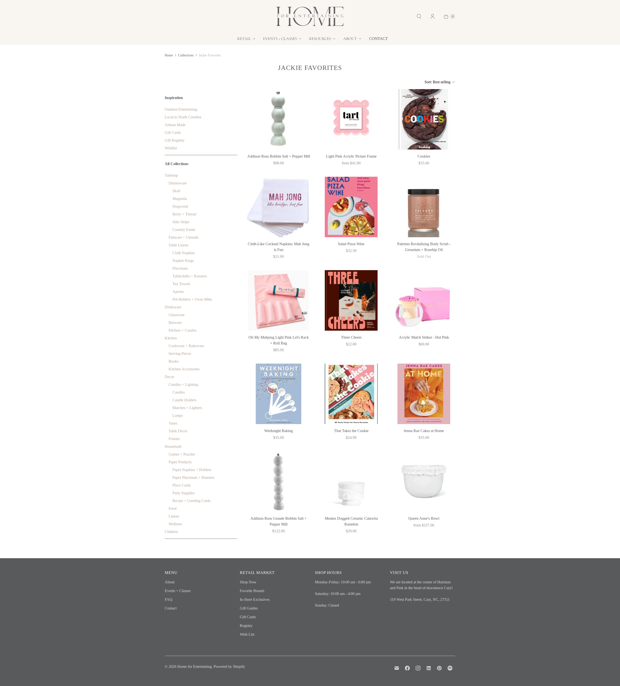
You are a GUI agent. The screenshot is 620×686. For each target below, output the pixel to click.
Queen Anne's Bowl (423, 518)
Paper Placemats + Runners (193, 477)
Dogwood (180, 206)
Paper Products (180, 462)
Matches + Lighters (187, 408)
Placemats (180, 268)
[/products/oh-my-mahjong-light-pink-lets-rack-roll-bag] (278, 300)
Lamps (177, 415)
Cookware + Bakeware (186, 346)
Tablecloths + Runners (189, 276)
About (350, 38)
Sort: (437, 82)
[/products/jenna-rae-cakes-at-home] (423, 394)
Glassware (177, 315)
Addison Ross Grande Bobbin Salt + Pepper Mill (278, 521)
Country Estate (183, 230)
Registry (246, 626)
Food (173, 508)
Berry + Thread (184, 214)
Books (173, 361)
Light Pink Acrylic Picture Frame (351, 156)
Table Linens (178, 245)
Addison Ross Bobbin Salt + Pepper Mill (278, 156)
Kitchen (171, 338)
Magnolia (179, 199)
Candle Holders (184, 400)
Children (171, 532)
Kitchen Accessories (184, 369)
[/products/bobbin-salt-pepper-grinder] (278, 119)
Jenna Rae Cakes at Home (424, 431)
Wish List (247, 634)
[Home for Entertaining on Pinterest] (439, 668)
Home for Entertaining (194, 666)
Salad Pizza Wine (351, 244)
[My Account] (432, 16)
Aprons (178, 292)
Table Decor (178, 431)
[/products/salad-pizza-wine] (351, 207)
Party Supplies (183, 493)
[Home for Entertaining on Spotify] (450, 668)
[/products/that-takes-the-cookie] (351, 394)
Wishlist (171, 148)
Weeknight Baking (278, 431)
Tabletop (171, 175)
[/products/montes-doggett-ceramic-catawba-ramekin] (351, 481)
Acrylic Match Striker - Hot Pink (424, 337)
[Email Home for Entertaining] (396, 668)
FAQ (168, 599)
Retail (244, 38)
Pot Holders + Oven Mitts (192, 299)
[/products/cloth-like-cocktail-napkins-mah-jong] (278, 207)
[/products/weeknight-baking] (278, 394)
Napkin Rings (183, 261)
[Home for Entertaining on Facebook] (407, 668)
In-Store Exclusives (255, 599)
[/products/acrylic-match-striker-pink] (424, 300)
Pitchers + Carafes (182, 330)
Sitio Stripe (180, 222)
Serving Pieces (180, 353)
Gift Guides (249, 608)
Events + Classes (280, 38)
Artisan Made (175, 125)
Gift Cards (173, 132)
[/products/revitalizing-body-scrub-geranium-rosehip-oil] (423, 207)
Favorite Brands (252, 591)
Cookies (424, 156)
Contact (378, 38)
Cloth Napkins (183, 253)
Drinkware (173, 307)
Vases (173, 423)
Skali (176, 191)
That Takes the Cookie (351, 431)
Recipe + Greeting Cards (191, 501)
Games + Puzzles (182, 454)
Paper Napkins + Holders (191, 470)
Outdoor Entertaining (181, 109)
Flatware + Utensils (183, 237)
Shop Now (248, 582)
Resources (320, 38)
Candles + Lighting (183, 384)
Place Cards (181, 485)
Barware (175, 322)
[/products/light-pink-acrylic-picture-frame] (351, 119)
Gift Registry (175, 140)
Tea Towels (181, 284)
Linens (174, 516)
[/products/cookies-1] (423, 119)
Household (173, 446)
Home (169, 55)
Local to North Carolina (183, 117)
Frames (174, 439)
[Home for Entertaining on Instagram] (418, 668)
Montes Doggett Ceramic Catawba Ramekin (351, 521)
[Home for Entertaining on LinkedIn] (428, 668)
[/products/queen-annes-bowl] (423, 481)
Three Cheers (351, 337)
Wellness (175, 524)
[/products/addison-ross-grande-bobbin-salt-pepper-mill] (278, 481)
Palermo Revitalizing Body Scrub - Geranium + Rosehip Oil (424, 247)
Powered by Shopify (229, 666)
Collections (186, 55)
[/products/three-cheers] (351, 300)
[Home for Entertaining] (310, 16)
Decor (169, 377)
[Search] (419, 16)
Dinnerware (178, 183)
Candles (178, 392)
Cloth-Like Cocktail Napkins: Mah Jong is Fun (278, 247)
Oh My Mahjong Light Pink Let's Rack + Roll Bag (278, 340)
